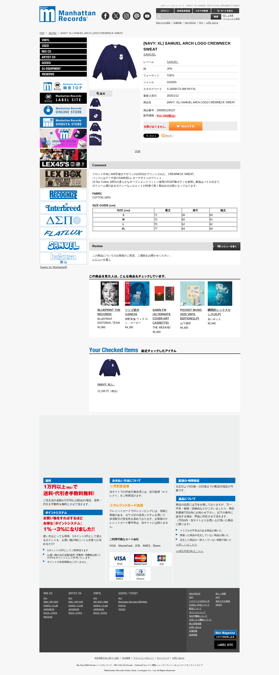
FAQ (201, 23)
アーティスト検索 (231, 19)
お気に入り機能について (200, 620)
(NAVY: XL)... (106, 384)
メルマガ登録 (202, 10)
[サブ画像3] (95, 135)
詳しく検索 (228, 15)
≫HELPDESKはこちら (189, 551)
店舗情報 (177, 23)
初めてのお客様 (163, 23)
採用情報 (193, 635)
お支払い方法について (199, 605)
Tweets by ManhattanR (53, 267)
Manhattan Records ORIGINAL (132, 602)
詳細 (137, 151)
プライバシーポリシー (143, 658)
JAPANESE (49, 609)
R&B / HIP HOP (51, 602)
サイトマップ (163, 658)
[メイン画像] (95, 98)
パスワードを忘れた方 (199, 601)
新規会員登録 (183, 10)
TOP (41, 33)
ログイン (165, 10)
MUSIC (53, 33)
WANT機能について (198, 616)
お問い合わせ (212, 23)
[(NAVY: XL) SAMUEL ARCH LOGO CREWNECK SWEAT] (100, 92)
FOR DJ (122, 606)
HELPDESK (190, 23)
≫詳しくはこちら (186, 544)
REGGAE (48, 617)
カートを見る (225, 10)
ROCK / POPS (50, 613)
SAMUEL (149, 54)
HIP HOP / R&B (100, 602)
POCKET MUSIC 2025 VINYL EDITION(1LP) (191, 314)
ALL (45, 598)
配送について (195, 608)
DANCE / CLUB (51, 606)
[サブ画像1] (95, 110)
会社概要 (126, 658)
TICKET (122, 609)
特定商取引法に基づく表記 (107, 658)
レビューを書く (101, 259)
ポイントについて (197, 612)
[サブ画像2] (95, 122)
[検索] (216, 17)
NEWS (219, 605)
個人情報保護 (195, 623)
